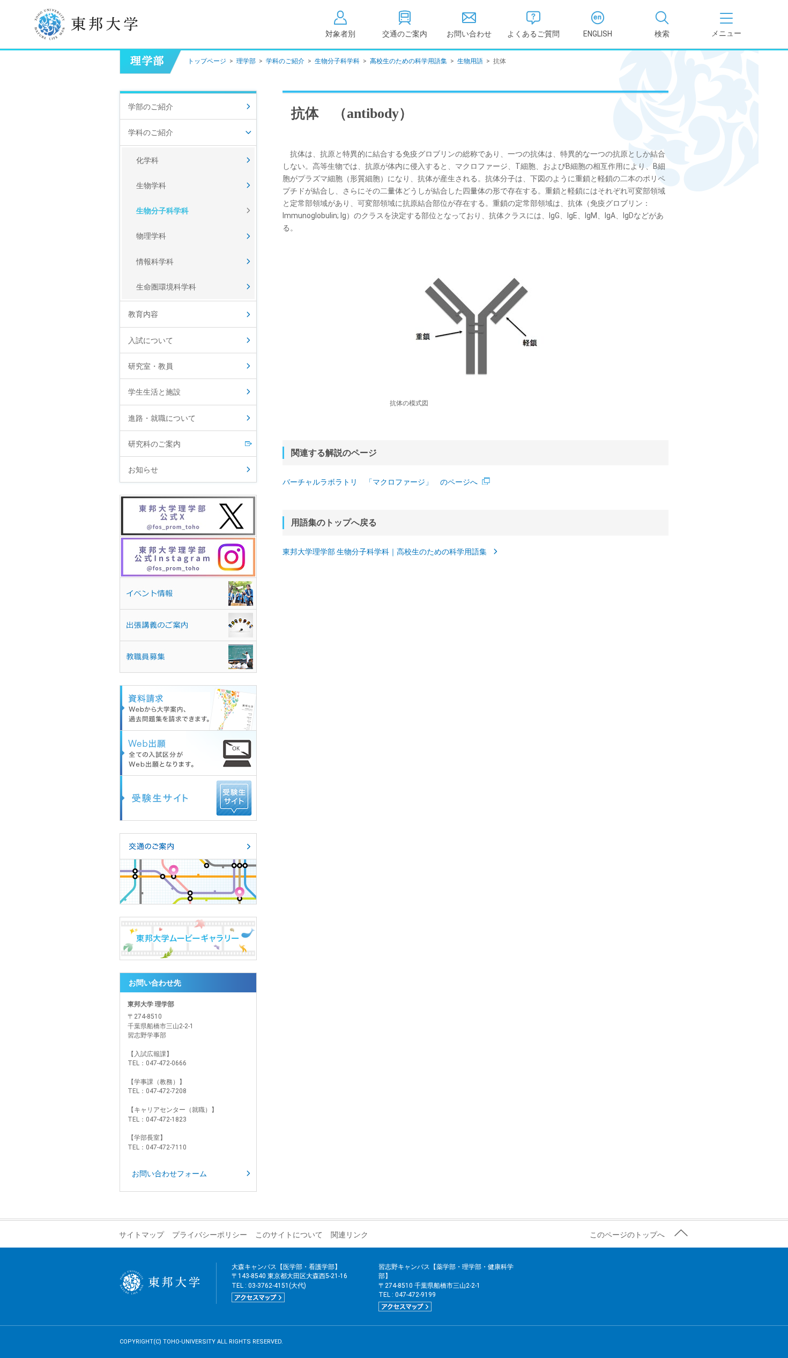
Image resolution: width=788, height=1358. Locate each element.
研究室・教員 (150, 366)
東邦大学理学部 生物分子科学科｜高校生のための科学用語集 (385, 551)
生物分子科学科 (337, 61)
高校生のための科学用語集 (408, 61)
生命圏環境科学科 (166, 287)
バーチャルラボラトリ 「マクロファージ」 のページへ (380, 482)
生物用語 (470, 61)
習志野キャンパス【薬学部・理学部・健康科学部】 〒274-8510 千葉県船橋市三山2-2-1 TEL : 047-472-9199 (446, 1286)
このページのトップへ (627, 1234)
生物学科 (151, 185)
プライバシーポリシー (209, 1234)
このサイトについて (289, 1234)
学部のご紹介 (150, 106)
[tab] (662, 24)
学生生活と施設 (154, 392)
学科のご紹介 (285, 61)
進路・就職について (162, 418)
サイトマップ (141, 1234)
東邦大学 (97, 24)
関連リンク (349, 1234)
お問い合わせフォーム (169, 1173)
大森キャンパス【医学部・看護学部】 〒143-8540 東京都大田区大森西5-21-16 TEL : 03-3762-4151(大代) (289, 1282)
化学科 (147, 160)
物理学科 (151, 236)
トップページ (207, 61)
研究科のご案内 (154, 444)
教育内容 (143, 314)
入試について (150, 340)
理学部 (246, 61)
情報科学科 (155, 261)
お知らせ (143, 469)
